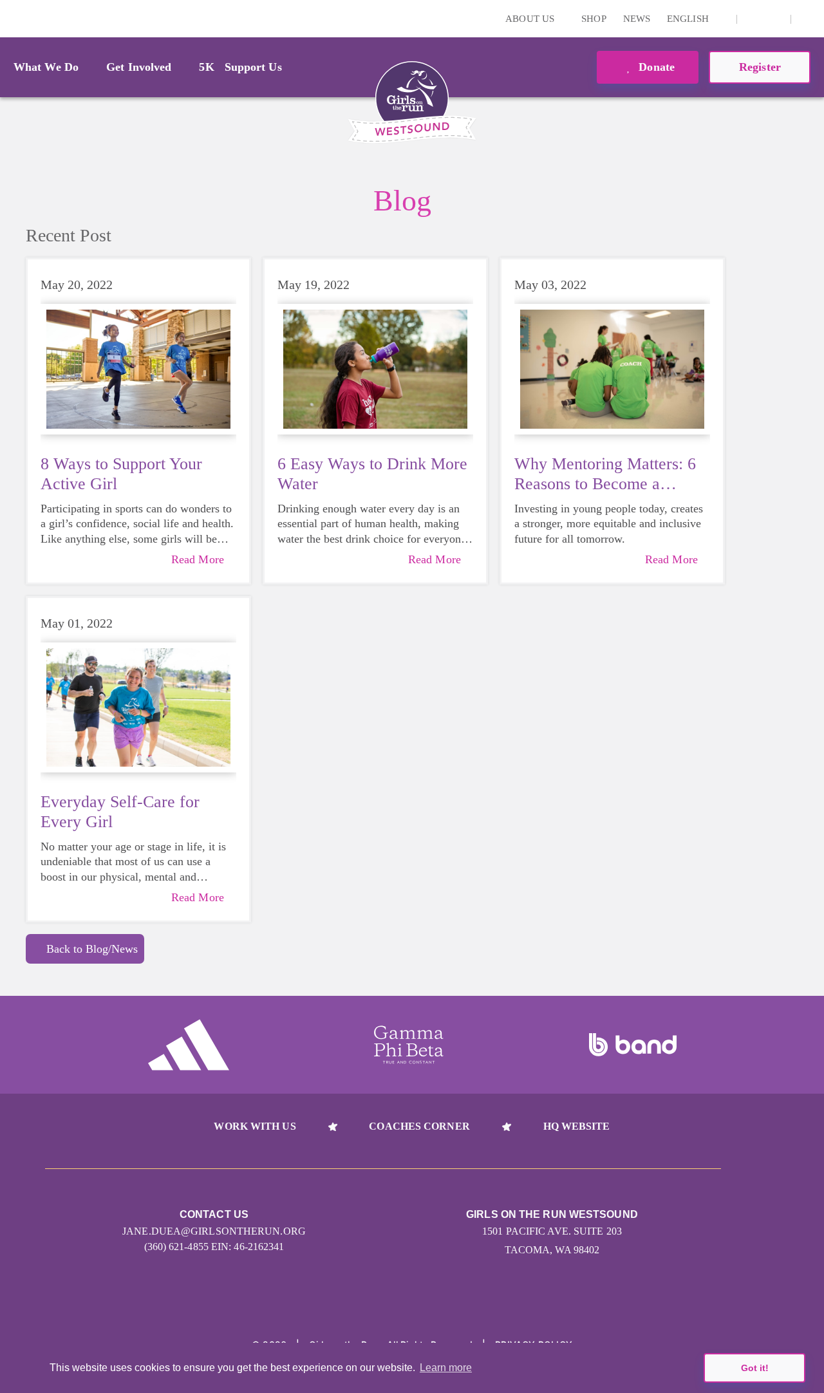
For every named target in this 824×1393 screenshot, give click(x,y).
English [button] (689, 19)
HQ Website (576, 1126)
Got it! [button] (755, 1368)
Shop (593, 19)
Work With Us (254, 1126)
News (636, 19)
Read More (197, 559)
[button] (808, 18)
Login (12, 18)
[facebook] (774, 18)
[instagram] (754, 18)
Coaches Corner (419, 1126)
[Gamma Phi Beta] (409, 1044)
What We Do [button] (46, 67)
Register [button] (760, 67)
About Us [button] (531, 19)
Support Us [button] (253, 67)
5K (206, 67)
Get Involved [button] (138, 67)
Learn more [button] (446, 1367)
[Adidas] (188, 1044)
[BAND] (632, 1045)
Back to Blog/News (92, 948)
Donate (655, 67)
